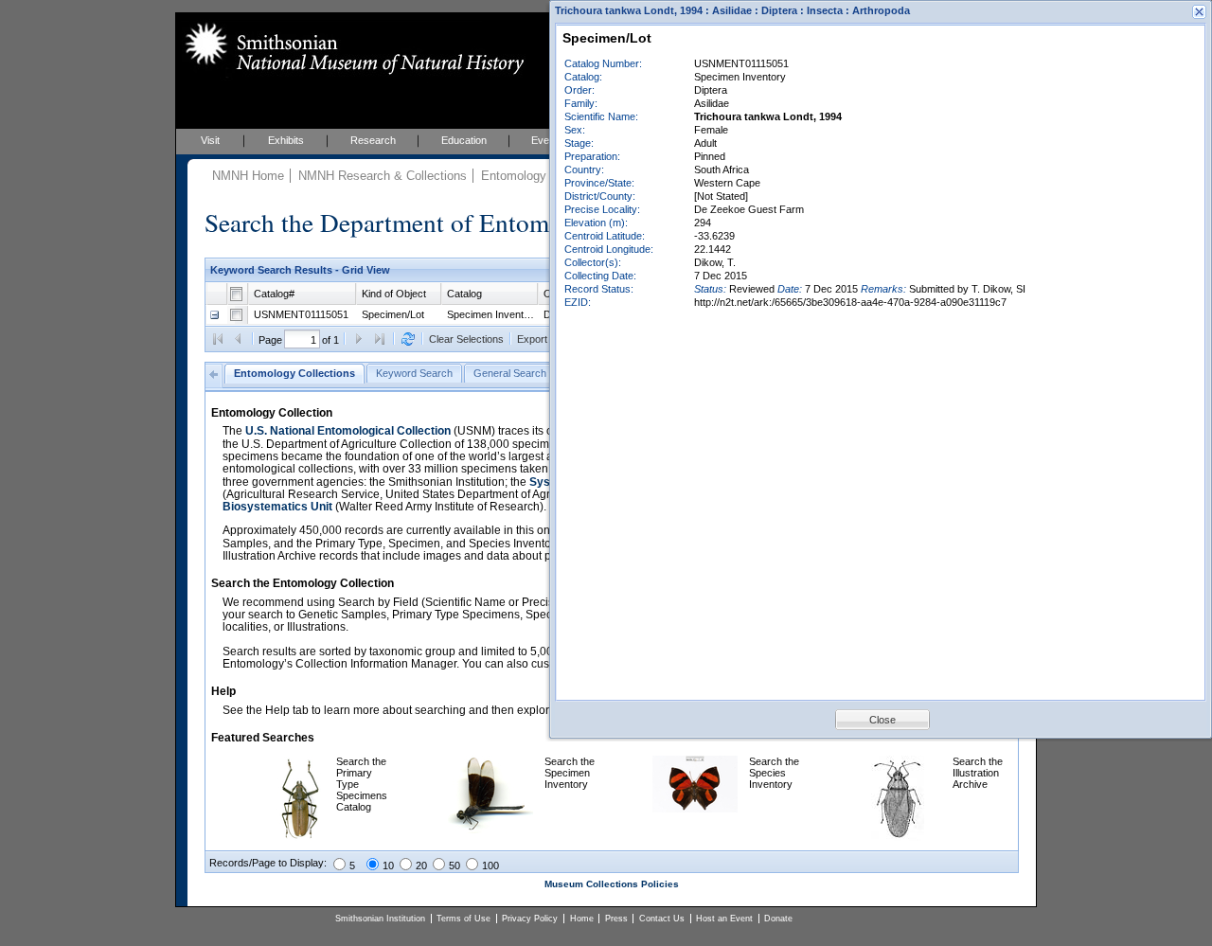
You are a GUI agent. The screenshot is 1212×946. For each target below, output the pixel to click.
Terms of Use (463, 918)
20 (421, 865)
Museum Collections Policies (611, 884)
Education (464, 140)
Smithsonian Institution (380, 918)
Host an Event (724, 918)
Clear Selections (466, 339)
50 (454, 865)
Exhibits (286, 140)
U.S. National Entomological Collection (348, 430)
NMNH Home (248, 176)
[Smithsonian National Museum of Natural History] (351, 48)
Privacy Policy (530, 918)
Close (882, 719)
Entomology (513, 176)
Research (373, 140)
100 (490, 865)
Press (616, 918)
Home (582, 918)
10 (388, 865)
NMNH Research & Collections (382, 176)
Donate (778, 918)
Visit (210, 140)
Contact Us (662, 918)
